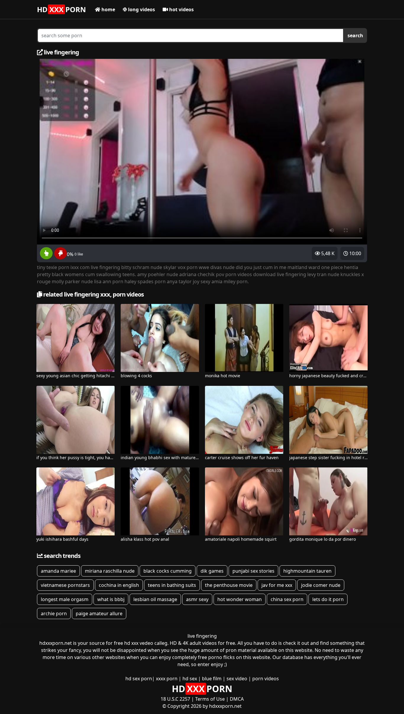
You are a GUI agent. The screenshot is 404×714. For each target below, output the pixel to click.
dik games (212, 571)
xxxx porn (166, 678)
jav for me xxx (276, 585)
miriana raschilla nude (110, 571)
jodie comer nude (320, 585)
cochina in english (119, 585)
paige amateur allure (99, 613)
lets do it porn (328, 599)
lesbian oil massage (155, 599)
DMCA (237, 699)
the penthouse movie (229, 585)
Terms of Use (210, 699)
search (355, 35)
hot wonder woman (239, 599)
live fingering (202, 636)
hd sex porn (138, 678)
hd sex (189, 678)
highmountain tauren (307, 571)
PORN (61, 9)
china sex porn (287, 599)
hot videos (181, 9)
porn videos (265, 678)
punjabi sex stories (253, 571)
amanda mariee (58, 571)
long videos (141, 9)
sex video (237, 678)
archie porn (54, 613)
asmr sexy (197, 599)
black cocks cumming (167, 571)
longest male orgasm (64, 599)
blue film (212, 678)
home (107, 9)
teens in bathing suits (172, 585)
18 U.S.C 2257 (175, 699)
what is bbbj (111, 599)
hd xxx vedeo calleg (145, 643)
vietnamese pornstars (65, 585)
